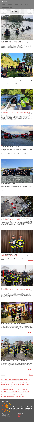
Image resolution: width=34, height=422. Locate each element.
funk (8, 384)
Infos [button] (11, 7)
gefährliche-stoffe (13, 384)
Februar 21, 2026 (30, 255)
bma (29, 379)
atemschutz (11, 379)
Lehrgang (16, 255)
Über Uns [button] (10, 4)
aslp (7, 379)
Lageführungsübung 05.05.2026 (11, 146)
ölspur (12, 396)
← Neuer (3, 374)
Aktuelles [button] (4, 4)
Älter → (30, 374)
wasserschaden (17, 394)
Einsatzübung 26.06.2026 (8, 111)
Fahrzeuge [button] (16, 4)
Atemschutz (18, 219)
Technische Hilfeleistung (20, 112)
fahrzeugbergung (16, 382)
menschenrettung (5, 389)
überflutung (17, 396)
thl (28, 391)
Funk (14, 255)
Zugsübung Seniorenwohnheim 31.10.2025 (14, 323)
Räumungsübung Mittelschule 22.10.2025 (14, 360)
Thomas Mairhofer (5, 42)
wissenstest (4, 396)
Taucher (26, 4)
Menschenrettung (27, 112)
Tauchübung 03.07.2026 (8, 77)
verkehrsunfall (5, 394)
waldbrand (11, 394)
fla (24, 382)
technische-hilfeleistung (17, 391)
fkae (21, 382)
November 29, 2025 (29, 290)
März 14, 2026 (30, 219)
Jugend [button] (21, 4)
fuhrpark (3, 384)
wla (9, 396)
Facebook (19, 416)
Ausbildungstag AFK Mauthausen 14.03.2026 (15, 218)
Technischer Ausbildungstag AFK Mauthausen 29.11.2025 (15, 287)
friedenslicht (29, 382)
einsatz (3, 382)
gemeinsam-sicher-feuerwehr (24, 384)
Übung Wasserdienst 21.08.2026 (11, 41)
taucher (10, 391)
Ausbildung (11, 42)
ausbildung (17, 379)
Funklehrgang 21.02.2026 (9, 254)
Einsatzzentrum (5, 7)
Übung (14, 42)
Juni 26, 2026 (30, 113)
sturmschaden (24, 389)
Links (18, 415)
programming (12, 389)
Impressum (19, 414)
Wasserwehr (18, 42)
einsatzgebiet (8, 382)
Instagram (19, 417)
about (3, 379)
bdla (22, 379)
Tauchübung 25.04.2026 (8, 183)
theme (25, 391)
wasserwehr (24, 394)
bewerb (25, 379)
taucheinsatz (4, 391)
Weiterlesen (30, 85)
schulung (18, 389)
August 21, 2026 (30, 42)
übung (22, 396)
